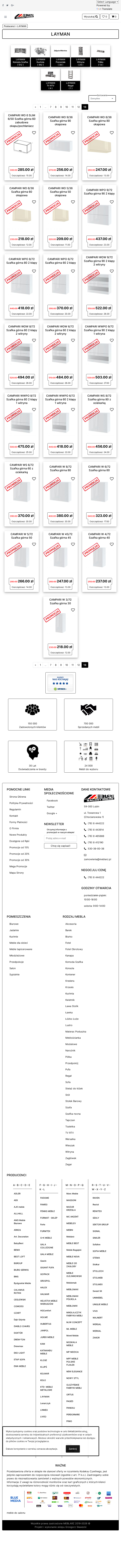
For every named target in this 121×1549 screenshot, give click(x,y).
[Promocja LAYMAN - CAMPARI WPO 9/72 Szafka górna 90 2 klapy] (91, 207)
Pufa (67, 1069)
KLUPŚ (43, 1367)
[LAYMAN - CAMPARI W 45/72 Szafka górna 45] (60, 557)
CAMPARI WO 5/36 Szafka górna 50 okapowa (60, 191)
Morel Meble (72, 1335)
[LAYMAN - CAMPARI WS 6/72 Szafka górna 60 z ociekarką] (21, 491)
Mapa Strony (16, 872)
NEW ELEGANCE (74, 1371)
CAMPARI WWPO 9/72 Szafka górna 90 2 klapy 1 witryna (99, 330)
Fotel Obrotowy (74, 949)
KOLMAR (44, 1373)
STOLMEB (98, 1277)
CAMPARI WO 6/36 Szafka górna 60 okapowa (21, 191)
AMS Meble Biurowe (19, 1222)
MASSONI (71, 1200)
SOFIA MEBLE (99, 1251)
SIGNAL (96, 1231)
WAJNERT (98, 1317)
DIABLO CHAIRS (22, 1326)
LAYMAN (44, 1396)
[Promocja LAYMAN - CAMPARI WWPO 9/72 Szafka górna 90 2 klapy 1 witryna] (91, 345)
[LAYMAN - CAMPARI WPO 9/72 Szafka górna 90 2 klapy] (99, 214)
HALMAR (44, 1294)
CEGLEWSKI (20, 1299)
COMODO (19, 1306)
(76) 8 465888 (95, 836)
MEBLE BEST (72, 1243)
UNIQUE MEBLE (100, 1304)
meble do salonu (16, 1512)
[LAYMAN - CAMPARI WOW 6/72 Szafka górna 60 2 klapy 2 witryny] (60, 353)
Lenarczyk (45, 1403)
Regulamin (15, 809)
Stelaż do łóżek (74, 1088)
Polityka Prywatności (21, 803)
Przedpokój (71, 1063)
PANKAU (70, 1408)
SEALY (96, 1218)
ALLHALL (18, 1213)
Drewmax (18, 1346)
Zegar (68, 1164)
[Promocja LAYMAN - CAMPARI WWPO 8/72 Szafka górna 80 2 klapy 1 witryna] (13, 414)
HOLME (44, 1317)
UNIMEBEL (98, 1297)
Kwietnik (70, 999)
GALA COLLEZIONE (46, 1246)
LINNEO (44, 1410)
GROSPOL (45, 1281)
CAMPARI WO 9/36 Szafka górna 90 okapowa (60, 121)
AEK (16, 1200)
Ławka (69, 1012)
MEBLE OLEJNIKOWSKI (74, 1274)
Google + (52, 813)
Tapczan (70, 1120)
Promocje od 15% (19, 847)
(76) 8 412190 (94, 842)
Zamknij (73, 1448)
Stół (67, 1094)
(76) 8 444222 (95, 823)
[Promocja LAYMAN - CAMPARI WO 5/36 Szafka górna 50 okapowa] (52, 207)
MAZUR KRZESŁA (71, 1208)
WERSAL (97, 1324)
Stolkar (96, 1264)
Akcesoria (70, 923)
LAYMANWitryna (80, 60)
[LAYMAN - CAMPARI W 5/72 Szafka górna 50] (21, 557)
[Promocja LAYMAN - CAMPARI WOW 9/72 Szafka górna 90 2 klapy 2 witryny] (91, 276)
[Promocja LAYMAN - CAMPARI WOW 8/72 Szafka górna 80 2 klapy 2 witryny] (13, 345)
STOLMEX (98, 1284)
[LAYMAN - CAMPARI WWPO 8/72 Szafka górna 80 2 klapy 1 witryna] (21, 422)
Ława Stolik (71, 1006)
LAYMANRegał (70, 84)
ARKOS (17, 1230)
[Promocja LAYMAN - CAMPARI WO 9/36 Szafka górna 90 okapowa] (52, 137)
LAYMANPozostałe (60, 60)
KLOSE (43, 1360)
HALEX (43, 1287)
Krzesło (69, 987)
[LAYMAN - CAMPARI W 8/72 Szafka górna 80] (60, 491)
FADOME (44, 1198)
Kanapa (69, 955)
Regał (68, 1075)
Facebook (52, 800)
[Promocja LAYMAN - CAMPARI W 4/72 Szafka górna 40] (91, 549)
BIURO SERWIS (21, 1270)
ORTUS (69, 1394)
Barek (68, 930)
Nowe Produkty (18, 834)
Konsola (69, 968)
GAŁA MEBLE (46, 1254)
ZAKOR (96, 1337)
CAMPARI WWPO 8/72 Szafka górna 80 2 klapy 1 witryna (21, 399)
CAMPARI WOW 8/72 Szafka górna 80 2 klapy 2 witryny (21, 330)
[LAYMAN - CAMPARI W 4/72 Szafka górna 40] (99, 557)
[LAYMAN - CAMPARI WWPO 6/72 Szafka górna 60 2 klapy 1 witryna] (60, 422)
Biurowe (13, 923)
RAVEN (96, 1198)
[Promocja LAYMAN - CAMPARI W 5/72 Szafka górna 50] (13, 549)
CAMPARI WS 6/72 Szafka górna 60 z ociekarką (22, 468)
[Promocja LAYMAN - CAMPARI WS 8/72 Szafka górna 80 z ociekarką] (91, 414)
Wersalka (70, 1139)
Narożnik (70, 1050)
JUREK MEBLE (47, 1337)
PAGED (69, 1401)
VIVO (95, 1311)
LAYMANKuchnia (40, 60)
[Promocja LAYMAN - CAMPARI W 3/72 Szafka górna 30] (52, 615)
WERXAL (97, 1331)
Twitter (51, 806)
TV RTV (69, 1132)
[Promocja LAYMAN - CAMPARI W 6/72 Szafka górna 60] (91, 483)
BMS (16, 1276)
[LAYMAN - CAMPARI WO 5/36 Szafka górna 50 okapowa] (60, 214)
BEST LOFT (19, 1256)
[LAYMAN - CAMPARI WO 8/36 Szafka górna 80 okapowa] (99, 145)
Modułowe (71, 1044)
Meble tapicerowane (20, 949)
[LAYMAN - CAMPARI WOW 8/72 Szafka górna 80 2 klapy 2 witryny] (21, 353)
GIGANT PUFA (47, 1267)
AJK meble (19, 1207)
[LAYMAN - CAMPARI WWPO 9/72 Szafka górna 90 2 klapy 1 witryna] (99, 353)
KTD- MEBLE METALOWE (46, 1388)
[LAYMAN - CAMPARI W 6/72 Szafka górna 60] (99, 491)
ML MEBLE (71, 1329)
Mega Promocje (18, 866)
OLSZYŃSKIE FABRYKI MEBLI (74, 1386)
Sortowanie (102, 95)
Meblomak (71, 1282)
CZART (17, 1313)
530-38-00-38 (95, 848)
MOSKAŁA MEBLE (71, 1344)
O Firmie (14, 828)
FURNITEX (45, 1231)
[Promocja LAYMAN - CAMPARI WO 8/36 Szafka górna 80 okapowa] (91, 137)
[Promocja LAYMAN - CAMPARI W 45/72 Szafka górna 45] (52, 549)
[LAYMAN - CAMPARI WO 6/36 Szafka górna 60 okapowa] (21, 214)
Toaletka (70, 1126)
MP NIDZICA (72, 1352)
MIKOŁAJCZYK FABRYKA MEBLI (74, 1314)
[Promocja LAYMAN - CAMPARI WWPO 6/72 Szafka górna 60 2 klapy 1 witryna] (52, 414)
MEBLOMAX (72, 1289)
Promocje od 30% (19, 860)
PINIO (69, 1421)
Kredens (69, 980)
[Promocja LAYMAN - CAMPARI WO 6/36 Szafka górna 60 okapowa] (13, 207)
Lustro (68, 1025)
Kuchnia (69, 993)
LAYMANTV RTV (50, 84)
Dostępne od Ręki (19, 841)
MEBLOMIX (71, 1306)
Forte (42, 1224)
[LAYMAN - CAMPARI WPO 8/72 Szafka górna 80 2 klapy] (21, 283)
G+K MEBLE (46, 1238)
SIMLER (96, 1238)
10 (66, 106)
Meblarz (70, 1236)
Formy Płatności (18, 822)
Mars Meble (72, 1193)
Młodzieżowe (16, 955)
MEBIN (69, 1230)
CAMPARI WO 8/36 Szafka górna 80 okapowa (99, 121)
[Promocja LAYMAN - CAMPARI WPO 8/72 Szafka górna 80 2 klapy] (13, 276)
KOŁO (43, 1380)
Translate (107, 8)
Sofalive (96, 1244)
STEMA (96, 1257)
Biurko (68, 936)
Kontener (70, 974)
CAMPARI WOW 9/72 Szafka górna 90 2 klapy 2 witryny (99, 261)
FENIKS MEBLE (47, 1211)
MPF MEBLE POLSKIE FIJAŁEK (72, 1361)
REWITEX (97, 1211)
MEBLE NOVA (73, 1256)
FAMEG (43, 1204)
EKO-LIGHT (19, 1353)
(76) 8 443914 (95, 829)
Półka (68, 1056)
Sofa (68, 1082)
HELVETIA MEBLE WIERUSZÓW (48, 1302)
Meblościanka (73, 1037)
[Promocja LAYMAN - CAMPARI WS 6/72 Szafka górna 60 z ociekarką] (13, 483)
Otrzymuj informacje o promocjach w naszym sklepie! (60, 831)
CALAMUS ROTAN (19, 1291)
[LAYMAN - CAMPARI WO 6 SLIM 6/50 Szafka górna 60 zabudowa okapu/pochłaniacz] (21, 145)
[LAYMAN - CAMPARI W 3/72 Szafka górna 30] (60, 622)
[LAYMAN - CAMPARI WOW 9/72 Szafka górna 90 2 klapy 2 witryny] (99, 283)
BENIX (17, 1250)
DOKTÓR (18, 1333)
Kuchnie (13, 936)
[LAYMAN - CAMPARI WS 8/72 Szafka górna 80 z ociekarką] (99, 422)
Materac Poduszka (75, 1031)
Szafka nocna (73, 1113)
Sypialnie (14, 974)
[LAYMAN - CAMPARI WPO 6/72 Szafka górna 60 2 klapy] (60, 283)
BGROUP (18, 1263)
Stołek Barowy (73, 1101)
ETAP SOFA (19, 1359)
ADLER (17, 1193)
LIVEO (43, 1416)
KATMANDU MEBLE (46, 1352)
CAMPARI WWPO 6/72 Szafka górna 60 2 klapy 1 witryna (60, 399)
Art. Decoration (21, 1236)
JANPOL (44, 1330)
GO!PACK (44, 1274)
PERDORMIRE (73, 1414)
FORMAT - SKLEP (48, 1218)
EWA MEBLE (20, 1366)
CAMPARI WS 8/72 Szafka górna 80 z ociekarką (99, 399)
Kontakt (13, 815)
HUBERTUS (45, 1324)
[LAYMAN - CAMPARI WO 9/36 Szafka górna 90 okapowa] (60, 145)
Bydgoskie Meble (22, 1283)
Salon (12, 968)
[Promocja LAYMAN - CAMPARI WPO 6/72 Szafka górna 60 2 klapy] (52, 276)
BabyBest (18, 1243)
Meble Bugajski (73, 1250)
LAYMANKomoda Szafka (20, 60)
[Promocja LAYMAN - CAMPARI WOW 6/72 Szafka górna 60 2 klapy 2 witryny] (52, 345)
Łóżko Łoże (72, 1018)
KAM (42, 1344)
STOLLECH (98, 1271)
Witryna (69, 1151)
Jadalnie (14, 930)
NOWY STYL (72, 1378)
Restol (96, 1204)
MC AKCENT (72, 1216)
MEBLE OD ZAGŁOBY (71, 1265)
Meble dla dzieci (18, 942)
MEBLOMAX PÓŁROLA (72, 1297)
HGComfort (45, 1310)
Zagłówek (70, 1158)
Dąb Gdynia (19, 1319)
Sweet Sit (97, 1291)
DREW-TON (19, 1339)
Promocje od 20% (19, 853)
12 (78, 106)
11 (73, 106)
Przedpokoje (16, 961)
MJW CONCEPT (74, 1322)
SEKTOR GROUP (101, 1224)
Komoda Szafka (74, 961)
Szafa (68, 1107)
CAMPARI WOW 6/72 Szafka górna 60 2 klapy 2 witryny (60, 330)
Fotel (68, 942)
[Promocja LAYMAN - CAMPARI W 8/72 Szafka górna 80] (52, 483)
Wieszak (70, 1145)
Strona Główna (17, 796)
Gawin (43, 1261)
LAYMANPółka (100, 60)
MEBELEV (71, 1223)
